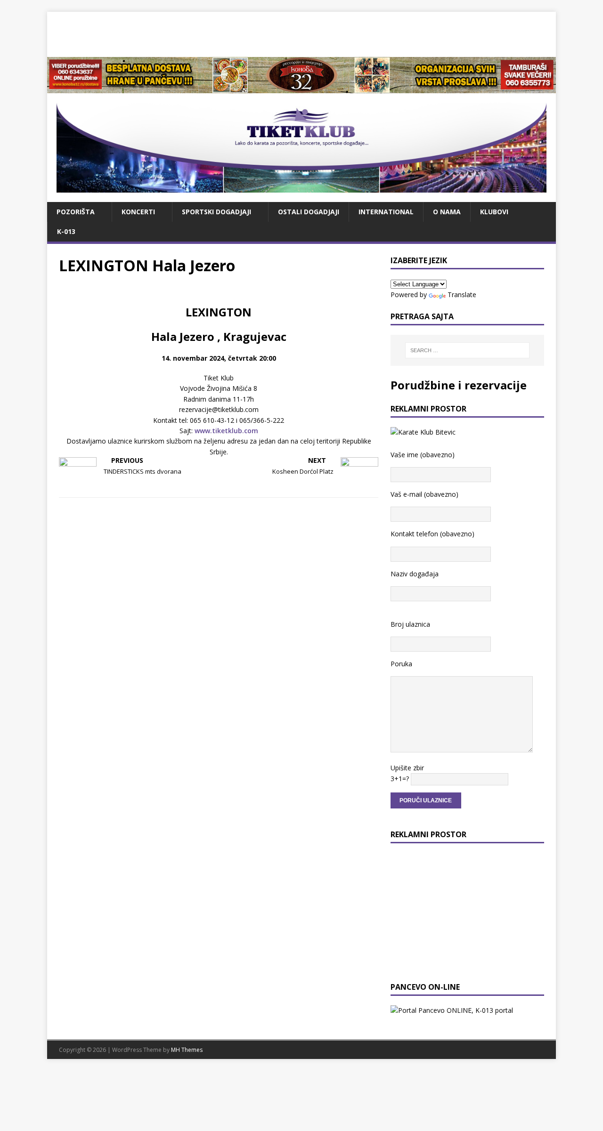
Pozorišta (76, 211)
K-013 (66, 231)
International (386, 211)
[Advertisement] (301, 33)
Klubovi (494, 211)
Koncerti (138, 211)
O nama (447, 211)
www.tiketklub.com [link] (226, 430)
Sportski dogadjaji (216, 211)
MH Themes (187, 1050)
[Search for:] (467, 350)
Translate (462, 294)
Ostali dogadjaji (308, 211)
